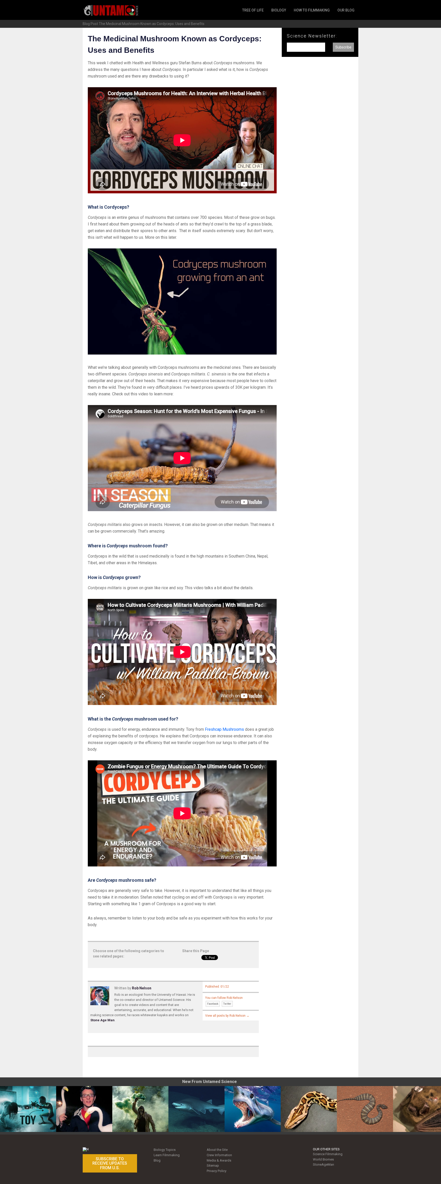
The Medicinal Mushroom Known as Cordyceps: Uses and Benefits (151, 24)
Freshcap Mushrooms (224, 729)
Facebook (212, 1003)
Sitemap (213, 1165)
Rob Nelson (141, 988)
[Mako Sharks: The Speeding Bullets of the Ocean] (253, 1109)
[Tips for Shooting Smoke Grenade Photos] (140, 1109)
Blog (157, 1160)
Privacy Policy (216, 1171)
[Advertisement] (320, 144)
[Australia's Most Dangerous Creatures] (365, 1109)
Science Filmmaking (327, 1154)
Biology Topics (165, 1150)
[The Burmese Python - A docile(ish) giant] (309, 1109)
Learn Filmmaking (167, 1155)
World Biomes (323, 1159)
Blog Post (90, 24)
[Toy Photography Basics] (28, 1109)
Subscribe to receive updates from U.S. (109, 1163)
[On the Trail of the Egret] (84, 1109)
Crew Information (219, 1155)
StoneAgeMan (323, 1164)
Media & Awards (219, 1160)
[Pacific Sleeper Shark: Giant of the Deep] (196, 1109)
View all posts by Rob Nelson (227, 1015)
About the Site (217, 1150)
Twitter (227, 1003)
